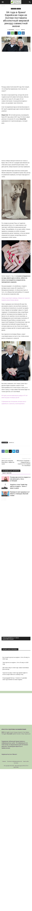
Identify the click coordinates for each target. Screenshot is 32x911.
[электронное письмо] (16, 33)
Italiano (27, 732)
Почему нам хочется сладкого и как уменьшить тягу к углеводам (20, 478)
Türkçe (22, 734)
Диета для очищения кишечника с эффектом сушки (8, 462)
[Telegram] (19, 33)
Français (16, 732)
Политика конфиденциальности (14, 761)
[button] (2, 2)
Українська (27, 734)
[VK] (23, 33)
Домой (3, 5)
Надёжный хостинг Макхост (9, 754)
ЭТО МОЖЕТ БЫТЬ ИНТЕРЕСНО (10, 471)
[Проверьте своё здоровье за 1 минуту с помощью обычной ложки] (5, 493)
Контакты (16, 763)
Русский (9, 734)
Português (4, 734)
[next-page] (5, 499)
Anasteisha (11, 29)
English (8, 732)
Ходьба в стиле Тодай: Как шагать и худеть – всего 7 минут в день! (18, 486)
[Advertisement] (16, 69)
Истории (18, 8)
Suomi (11, 732)
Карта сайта (26, 761)
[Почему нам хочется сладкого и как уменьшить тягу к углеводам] (5, 479)
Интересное (13, 8)
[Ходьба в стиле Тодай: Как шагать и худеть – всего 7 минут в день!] (5, 486)
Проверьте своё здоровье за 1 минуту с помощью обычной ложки (20, 493)
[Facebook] (8, 33)
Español (14, 734)
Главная (4, 761)
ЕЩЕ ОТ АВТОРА (6, 473)
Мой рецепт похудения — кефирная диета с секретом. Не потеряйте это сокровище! (23, 463)
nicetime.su (11, 442)
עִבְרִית (24, 732)
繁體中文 (4, 732)
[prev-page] (2, 499)
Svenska (18, 734)
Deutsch (20, 732)
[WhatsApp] (12, 33)
